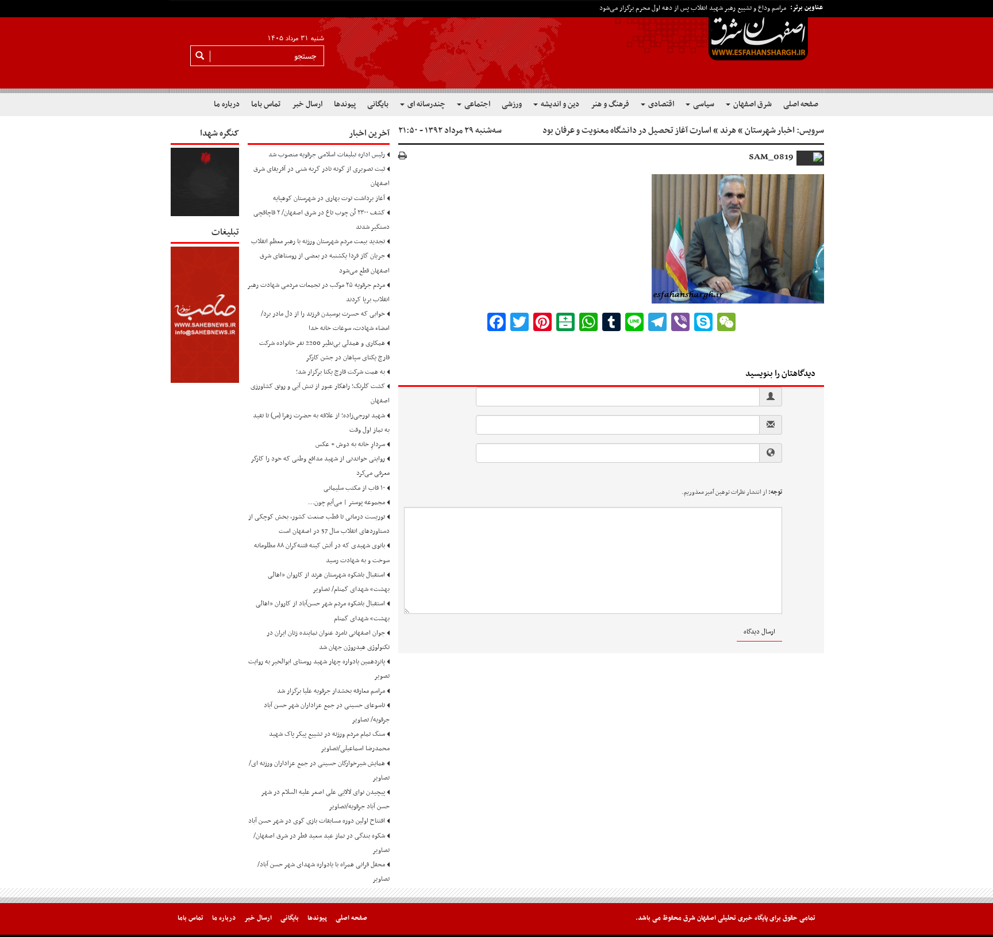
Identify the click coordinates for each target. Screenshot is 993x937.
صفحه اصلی (800, 104)
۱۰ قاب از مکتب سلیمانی (354, 488)
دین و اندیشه (559, 104)
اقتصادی (660, 104)
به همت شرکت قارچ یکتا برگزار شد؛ (340, 372)
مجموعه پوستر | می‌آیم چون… (346, 502)
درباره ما (227, 104)
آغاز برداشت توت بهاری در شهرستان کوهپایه (329, 198)
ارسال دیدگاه (759, 632)
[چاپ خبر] (402, 156)
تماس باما (265, 104)
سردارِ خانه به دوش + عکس (350, 444)
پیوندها (345, 104)
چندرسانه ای (425, 104)
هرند (728, 130)
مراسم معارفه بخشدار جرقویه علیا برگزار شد (331, 691)
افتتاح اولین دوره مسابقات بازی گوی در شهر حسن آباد (316, 821)
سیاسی (702, 104)
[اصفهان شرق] (496, 46)
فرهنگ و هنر (610, 104)
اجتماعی (476, 104)
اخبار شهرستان (770, 130)
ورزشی (512, 104)
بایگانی (377, 104)
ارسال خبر (307, 104)
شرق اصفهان (752, 104)
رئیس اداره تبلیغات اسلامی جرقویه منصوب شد (326, 154)
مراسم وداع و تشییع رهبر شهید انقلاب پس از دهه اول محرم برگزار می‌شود (692, 8)
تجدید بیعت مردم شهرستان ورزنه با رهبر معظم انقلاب (318, 241)
